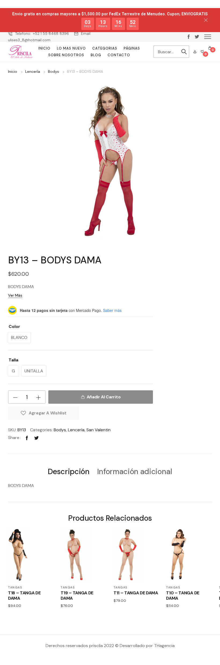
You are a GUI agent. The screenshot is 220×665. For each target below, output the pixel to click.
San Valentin (98, 430)
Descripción (68, 472)
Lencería (32, 71)
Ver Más (15, 295)
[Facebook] (27, 437)
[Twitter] (36, 437)
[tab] (69, 471)
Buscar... (184, 52)
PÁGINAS (132, 48)
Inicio (44, 48)
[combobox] (166, 52)
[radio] (19, 337)
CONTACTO (119, 55)
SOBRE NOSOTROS (66, 55)
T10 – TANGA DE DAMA (182, 595)
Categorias (104, 48)
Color (14, 326)
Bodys (53, 71)
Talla (13, 360)
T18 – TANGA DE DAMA (24, 595)
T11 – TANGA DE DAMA (135, 592)
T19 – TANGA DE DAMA (77, 595)
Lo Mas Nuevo (71, 48)
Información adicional (134, 472)
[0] (202, 51)
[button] (207, 36)
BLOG (96, 55)
